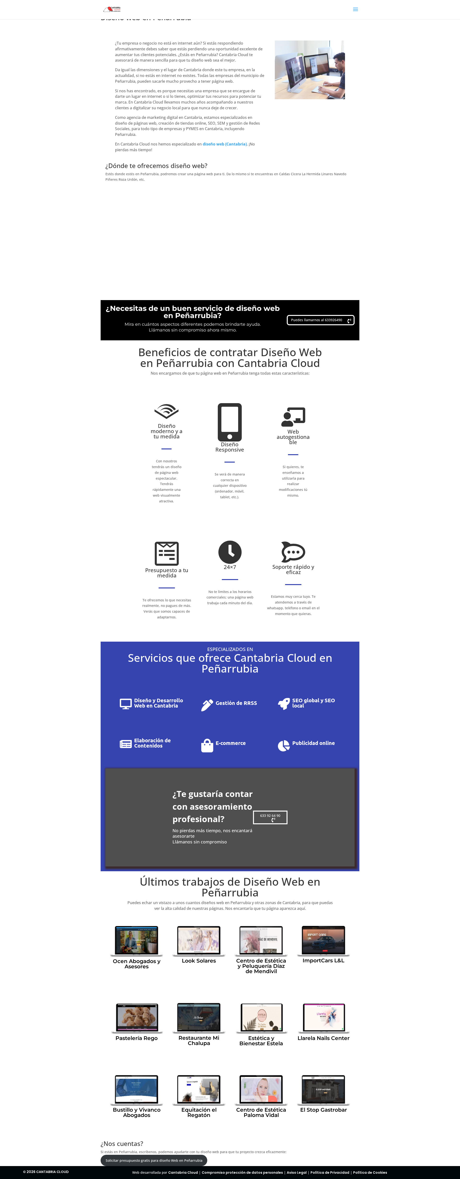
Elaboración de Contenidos (152, 743)
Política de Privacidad (329, 1172)
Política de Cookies (370, 1172)
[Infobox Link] (136, 952)
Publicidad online (313, 743)
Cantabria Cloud (183, 1172)
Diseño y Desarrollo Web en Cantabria (158, 703)
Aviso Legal (297, 1172)
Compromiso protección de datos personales (242, 1172)
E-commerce (231, 743)
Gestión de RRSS (236, 703)
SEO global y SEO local (313, 703)
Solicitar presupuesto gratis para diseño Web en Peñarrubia (154, 1160)
